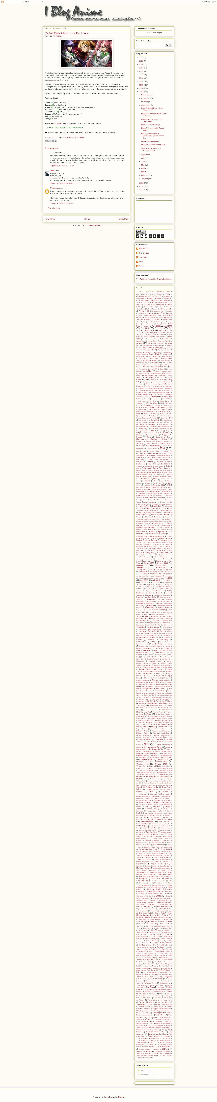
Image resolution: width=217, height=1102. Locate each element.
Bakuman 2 (148, 352)
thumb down (140, 970)
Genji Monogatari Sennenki (162, 470)
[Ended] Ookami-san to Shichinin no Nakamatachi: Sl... (152, 136)
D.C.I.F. (141, 405)
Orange (147, 779)
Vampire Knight (163, 1002)
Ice (169, 538)
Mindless (146, 697)
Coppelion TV (140, 403)
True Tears (150, 987)
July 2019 (141, 586)
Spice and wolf (151, 922)
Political (138, 806)
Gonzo (138, 481)
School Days (165, 849)
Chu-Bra (159, 394)
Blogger (121, 1097)
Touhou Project (165, 983)
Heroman (154, 504)
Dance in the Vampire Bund (159, 407)
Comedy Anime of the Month (146, 401)
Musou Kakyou (162, 718)
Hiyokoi (158, 517)
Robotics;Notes (151, 832)
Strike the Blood (167, 928)
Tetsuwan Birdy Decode (162, 951)
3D (154, 294)
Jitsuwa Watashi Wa (142, 576)
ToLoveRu (158, 979)
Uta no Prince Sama (144, 998)
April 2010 (145, 328)
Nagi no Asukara (141, 729)
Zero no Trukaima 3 (165, 1046)
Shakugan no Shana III (147, 876)
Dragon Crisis (141, 433)
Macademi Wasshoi (153, 659)
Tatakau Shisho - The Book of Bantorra (154, 945)
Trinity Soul (139, 987)
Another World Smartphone (157, 322)
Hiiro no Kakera (156, 514)
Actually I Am (168, 298)
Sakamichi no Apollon (152, 840)
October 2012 (142, 764)
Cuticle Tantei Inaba (166, 403)
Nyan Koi (142, 757)
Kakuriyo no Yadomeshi (162, 595)
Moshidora (165, 710)
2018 (141, 64)
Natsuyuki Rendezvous (163, 737)
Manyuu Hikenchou (142, 680)
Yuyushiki (150, 1044)
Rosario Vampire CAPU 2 (152, 836)
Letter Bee (146, 650)
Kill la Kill (146, 612)
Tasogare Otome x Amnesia (162, 943)
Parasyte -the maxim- (163, 798)
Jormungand (156, 576)
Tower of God (152, 985)
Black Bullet (142, 358)
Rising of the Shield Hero (147, 830)
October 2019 (151, 768)
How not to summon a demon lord (158, 525)
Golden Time (165, 479)
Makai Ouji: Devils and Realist (153, 678)
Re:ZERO (166, 817)
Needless (159, 739)
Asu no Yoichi (140, 341)
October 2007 (166, 757)
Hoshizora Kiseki (157, 523)
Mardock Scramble (142, 682)
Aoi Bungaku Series (161, 324)
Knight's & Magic (167, 620)
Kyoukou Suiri (143, 646)
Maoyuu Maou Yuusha (160, 680)
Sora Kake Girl (164, 909)
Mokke (169, 701)
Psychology (140, 811)
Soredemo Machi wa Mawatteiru (162, 917)
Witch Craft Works (150, 1017)
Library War (166, 650)
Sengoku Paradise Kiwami (161, 868)
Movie (148, 714)
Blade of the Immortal (142, 362)
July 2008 (168, 578)
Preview (156, 807)
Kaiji (150, 593)
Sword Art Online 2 (142, 936)
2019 (141, 61)
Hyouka (161, 532)
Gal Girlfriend (165, 464)
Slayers (147, 907)
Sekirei (155, 862)
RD (145, 817)
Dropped (164, 435)
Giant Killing (151, 472)
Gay (137, 468)
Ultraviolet (147, 991)
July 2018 (169, 584)
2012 (141, 85)
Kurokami (151, 639)
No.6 (168, 749)
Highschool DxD (166, 510)
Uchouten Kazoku (160, 989)
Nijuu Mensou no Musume (153, 747)
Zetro (141, 262)
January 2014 (141, 569)
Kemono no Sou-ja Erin (143, 610)
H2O (168, 485)
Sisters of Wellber (163, 902)
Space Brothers (155, 919)
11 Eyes (161, 292)
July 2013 (156, 582)
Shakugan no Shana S (165, 876)
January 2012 (142, 567)
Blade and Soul (165, 360)
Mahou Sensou (167, 667)
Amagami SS (144, 311)
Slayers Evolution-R (161, 907)
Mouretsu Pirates (158, 712)
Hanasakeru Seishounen (154, 498)
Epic (137, 451)
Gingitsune (159, 474)
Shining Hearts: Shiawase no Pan (155, 887)
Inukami (158, 548)
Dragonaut (165, 433)
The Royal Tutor (150, 964)
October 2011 (161, 762)
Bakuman (139, 352)
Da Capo (149, 405)
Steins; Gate (149, 926)
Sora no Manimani (142, 911)
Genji (149, 470)
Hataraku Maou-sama (157, 500)
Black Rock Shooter (150, 360)
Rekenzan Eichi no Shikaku (161, 824)
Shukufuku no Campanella (161, 898)
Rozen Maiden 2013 (142, 838)
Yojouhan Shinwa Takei (155, 1032)
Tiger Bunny (151, 970)
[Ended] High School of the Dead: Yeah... (151, 120)
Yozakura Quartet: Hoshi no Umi (146, 1040)
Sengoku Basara (156, 864)
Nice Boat (167, 744)
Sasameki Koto (148, 847)
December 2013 (166, 418)
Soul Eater (142, 919)
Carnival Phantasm (164, 382)
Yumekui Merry (141, 1042)
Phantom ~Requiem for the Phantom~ (158, 802)
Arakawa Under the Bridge (155, 334)
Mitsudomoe (140, 701)
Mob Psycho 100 (158, 701)
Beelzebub (139, 356)
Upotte (168, 993)
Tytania (149, 989)
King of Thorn (155, 618)
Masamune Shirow (147, 686)
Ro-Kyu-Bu (139, 832)
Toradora (166, 981)
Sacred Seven (157, 838)
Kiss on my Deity (142, 620)
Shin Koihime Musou (145, 883)
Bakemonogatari (163, 350)
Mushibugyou (140, 718)
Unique (161, 993)
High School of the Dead (76, 137)
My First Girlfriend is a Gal (164, 720)
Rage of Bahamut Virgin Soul (153, 815)
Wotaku (157, 1023)
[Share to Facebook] (53, 141)
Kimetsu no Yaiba (141, 614)
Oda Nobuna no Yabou (165, 768)
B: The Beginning (146, 345)
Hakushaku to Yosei (144, 495)
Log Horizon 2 (149, 654)
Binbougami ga (167, 356)
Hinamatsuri (149, 517)
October (144, 102)
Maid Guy (160, 674)
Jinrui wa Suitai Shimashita (160, 574)
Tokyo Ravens (147, 979)
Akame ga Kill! (150, 304)
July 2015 (140, 584)
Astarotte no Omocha (152, 339)
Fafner (165, 451)
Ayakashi (160, 343)
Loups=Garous (161, 654)
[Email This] (46, 141)
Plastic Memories (164, 804)
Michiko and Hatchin (150, 695)
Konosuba (142, 631)
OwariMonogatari (141, 794)
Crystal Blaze (152, 403)
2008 (141, 186)
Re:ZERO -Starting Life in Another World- (151, 819)
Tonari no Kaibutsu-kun (153, 981)
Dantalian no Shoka (164, 411)
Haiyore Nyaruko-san (158, 489)
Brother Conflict (160, 371)
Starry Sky (139, 926)
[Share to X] (50, 141)
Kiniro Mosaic (166, 618)
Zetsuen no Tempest (144, 1051)
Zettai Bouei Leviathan (143, 1053)
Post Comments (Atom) (91, 225)
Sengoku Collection (151, 866)
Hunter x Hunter (164, 527)
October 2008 (146, 760)
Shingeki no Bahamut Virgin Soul (154, 885)
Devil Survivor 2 (164, 424)
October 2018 (140, 768)
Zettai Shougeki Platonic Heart (147, 1055)
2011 (141, 88)
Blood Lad (148, 365)
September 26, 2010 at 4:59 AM (61, 183)
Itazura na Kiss (147, 561)
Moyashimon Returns (163, 714)
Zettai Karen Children (162, 1053)
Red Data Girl (164, 821)
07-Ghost (151, 292)
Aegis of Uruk (143, 300)
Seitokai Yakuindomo (143, 861)
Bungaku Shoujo (156, 373)
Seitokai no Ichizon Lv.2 (162, 859)
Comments (144, 1075)
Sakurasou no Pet (158, 843)
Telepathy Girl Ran (158, 949)
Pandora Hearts (164, 794)
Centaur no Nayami (152, 384)
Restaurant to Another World (160, 826)
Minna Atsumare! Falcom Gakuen (162, 697)
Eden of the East (165, 443)
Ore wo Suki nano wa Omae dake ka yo (156, 785)
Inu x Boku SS (149, 548)
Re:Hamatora (155, 817)
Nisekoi (168, 747)
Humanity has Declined (145, 527)
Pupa (148, 811)
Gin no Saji (162, 472)
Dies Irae (153, 426)
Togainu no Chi (141, 976)
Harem (145, 500)
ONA (155, 770)
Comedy (167, 399)
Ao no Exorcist (147, 324)
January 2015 (154, 569)
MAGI (138, 667)
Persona (157, 800)
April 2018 (166, 332)
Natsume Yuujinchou (161, 733)
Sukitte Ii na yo (141, 932)
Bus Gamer (162, 375)
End (64, 137)
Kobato (141, 623)
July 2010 (156, 580)
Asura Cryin (152, 341)
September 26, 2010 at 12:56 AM (62, 166)
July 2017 (160, 584)
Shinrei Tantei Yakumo (155, 891)
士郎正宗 (148, 1057)
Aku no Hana (140, 309)
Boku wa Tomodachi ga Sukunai (154, 367)
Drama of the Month (152, 435)
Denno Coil (155, 420)
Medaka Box (159, 691)
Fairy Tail (142, 453)
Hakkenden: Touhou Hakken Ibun (150, 493)
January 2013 (161, 567)
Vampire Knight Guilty (144, 1004)
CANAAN (162, 379)
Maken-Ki (167, 678)
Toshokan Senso (150, 983)
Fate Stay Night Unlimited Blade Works (158, 455)
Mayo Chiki (160, 689)
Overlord (165, 791)
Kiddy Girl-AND (160, 610)
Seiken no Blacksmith (158, 853)
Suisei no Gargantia (164, 930)
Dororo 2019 (149, 431)
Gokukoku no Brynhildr (148, 479)
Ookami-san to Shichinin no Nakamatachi (152, 777)
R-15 (163, 813)
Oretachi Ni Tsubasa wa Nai (147, 787)
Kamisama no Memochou (144, 603)
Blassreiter (156, 363)
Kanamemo (168, 603)
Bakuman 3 (158, 352)
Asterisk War (166, 339)
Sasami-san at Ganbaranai (164, 847)
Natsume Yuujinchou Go (143, 735)
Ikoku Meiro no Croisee (151, 542)
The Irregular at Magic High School (147, 959)
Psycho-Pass (165, 809)
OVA (151, 791)
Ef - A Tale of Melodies (151, 446)
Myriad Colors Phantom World (158, 724)
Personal (139, 802)
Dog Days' (154, 428)
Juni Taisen (158, 586)
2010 (141, 92)
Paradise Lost (149, 798)
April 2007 (146, 326)
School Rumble (141, 851)
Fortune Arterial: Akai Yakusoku (158, 459)
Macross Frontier (155, 661)
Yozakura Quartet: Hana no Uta (160, 1038)
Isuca (138, 561)
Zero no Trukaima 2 (149, 1046)
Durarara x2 (149, 441)
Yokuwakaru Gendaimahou (156, 1034)
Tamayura (139, 941)
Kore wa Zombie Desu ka (157, 631)
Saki (164, 841)
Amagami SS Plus (158, 311)
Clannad (154, 397)
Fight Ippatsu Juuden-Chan (161, 457)
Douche (159, 431)
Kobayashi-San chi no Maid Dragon (158, 622)
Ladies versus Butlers (144, 648)
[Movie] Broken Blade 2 (150, 141)
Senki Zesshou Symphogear (146, 870)
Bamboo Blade (154, 354)
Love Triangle (166, 657)
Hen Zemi (160, 502)
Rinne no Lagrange (166, 828)
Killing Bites (166, 612)
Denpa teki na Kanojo (155, 422)
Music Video (151, 718)
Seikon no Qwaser (143, 857)
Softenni (153, 909)
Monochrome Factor (156, 705)
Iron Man (147, 550)
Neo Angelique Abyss (154, 741)
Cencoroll (139, 384)
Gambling (139, 466)
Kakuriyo (148, 595)
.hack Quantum (141, 292)
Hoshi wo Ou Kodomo (157, 521)
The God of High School (148, 957)
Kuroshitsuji (164, 640)
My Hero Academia (145, 722)
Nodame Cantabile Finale (144, 751)
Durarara (139, 441)
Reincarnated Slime (142, 824)
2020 (141, 58)
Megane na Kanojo (155, 693)
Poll (146, 807)
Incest (167, 544)
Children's (142, 388)
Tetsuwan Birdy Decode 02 (146, 953)
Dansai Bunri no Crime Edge (159, 409)
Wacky (147, 1008)
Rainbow (167, 815)
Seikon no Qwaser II (162, 857)
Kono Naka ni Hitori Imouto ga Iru (149, 629)
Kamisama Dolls (153, 599)
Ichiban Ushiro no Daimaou (146, 540)
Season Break (167, 851)
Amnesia (150, 313)
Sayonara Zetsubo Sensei (148, 849)
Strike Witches (143, 930)
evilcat (158, 451)
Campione (153, 379)
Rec (170, 819)
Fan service (153, 453)
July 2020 (150, 586)
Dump (149, 437)
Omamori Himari (145, 770)
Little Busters (160, 652)
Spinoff (141, 924)
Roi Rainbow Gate (166, 832)
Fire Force (140, 459)
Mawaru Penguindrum (144, 689)
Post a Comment (54, 208)
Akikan (168, 307)
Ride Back (153, 828)
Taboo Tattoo (155, 936)
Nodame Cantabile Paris (162, 751)
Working (148, 1019)
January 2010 (142, 565)
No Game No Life (156, 749)
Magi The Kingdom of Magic (151, 667)
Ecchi (155, 443)
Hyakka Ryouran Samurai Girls (146, 529)
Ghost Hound (140, 472)
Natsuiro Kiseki (142, 733)
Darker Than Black (150, 413)
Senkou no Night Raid (157, 872)
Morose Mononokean (151, 710)
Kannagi (141, 606)
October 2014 (141, 766)
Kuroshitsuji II (141, 642)
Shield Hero (154, 878)
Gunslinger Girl (158, 485)
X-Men (168, 1025)
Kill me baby (156, 612)
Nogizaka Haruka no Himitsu (147, 753)
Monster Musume (160, 708)
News (159, 744)
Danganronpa (140, 409)
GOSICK (147, 481)
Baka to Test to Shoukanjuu (153, 348)
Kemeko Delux (163, 608)
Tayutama (160, 947)
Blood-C (156, 365)
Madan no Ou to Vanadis (162, 665)
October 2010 (142, 762)
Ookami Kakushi (164, 774)
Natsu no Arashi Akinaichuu (161, 731)
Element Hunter (152, 449)
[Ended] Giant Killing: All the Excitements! (152, 109)
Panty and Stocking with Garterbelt (147, 796)
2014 (141, 78)
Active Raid (158, 298)
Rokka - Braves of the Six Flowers (151, 834)
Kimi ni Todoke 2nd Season (155, 616)
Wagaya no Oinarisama (161, 1009)
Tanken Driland (151, 941)
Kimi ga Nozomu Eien (157, 614)
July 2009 (144, 580)
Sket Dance (140, 904)
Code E (146, 399)
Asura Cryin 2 (164, 341)
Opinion (139, 779)
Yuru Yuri (159, 1042)
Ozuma (152, 794)
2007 (141, 190)
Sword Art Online (163, 934)
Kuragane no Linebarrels (148, 637)
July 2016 (150, 584)
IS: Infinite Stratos (163, 553)
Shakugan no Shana (164, 874)
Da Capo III (158, 405)
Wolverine (139, 1019)
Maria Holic (155, 682)
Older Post (123, 219)
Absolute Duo (143, 296)
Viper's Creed (144, 1006)
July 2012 (144, 582)
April (143, 168)
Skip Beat (151, 904)
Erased (144, 451)
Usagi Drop (166, 996)
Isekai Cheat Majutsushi (158, 555)
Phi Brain (142, 804)
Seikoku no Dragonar (163, 855)
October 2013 (161, 764)
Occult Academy (153, 757)
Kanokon (150, 606)
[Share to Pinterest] (55, 141)
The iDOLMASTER (164, 957)
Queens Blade (158, 811)
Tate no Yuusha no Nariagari (145, 947)
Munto (138, 716)
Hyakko (151, 532)
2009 (141, 183)
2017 (141, 68)
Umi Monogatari (158, 991)
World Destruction (156, 1021)
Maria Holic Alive (167, 682)
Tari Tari (146, 943)
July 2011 (168, 580)
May (143, 165)
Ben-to (148, 356)
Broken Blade (147, 371)
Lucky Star (139, 659)
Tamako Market (165, 938)
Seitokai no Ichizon (143, 859)
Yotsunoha (166, 1036)
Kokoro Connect (167, 627)
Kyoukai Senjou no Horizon (162, 644)
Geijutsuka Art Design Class (152, 468)
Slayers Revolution (142, 909)
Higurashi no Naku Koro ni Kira (149, 512)
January (144, 179)
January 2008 (149, 563)
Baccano (158, 346)
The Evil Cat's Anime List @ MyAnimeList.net (154, 279)
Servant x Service (149, 874)
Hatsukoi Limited (148, 502)
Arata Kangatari (160, 336)
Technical (145, 949)
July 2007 (159, 578)
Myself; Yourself (142, 727)
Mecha (150, 691)
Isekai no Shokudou (159, 557)
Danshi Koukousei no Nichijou (145, 411)
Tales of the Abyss (151, 939)
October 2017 (166, 766)
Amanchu (169, 311)
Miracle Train (143, 699)
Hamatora (159, 495)
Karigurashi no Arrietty (163, 605)
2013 (141, 82)
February (145, 175)
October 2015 (154, 766)
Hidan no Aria (144, 506)
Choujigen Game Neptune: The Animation (159, 388)
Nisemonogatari (141, 749)
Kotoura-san (140, 635)
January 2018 (156, 571)
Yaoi (163, 1030)
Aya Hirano (151, 343)
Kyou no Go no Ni (164, 642)
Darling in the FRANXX (158, 416)
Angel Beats (160, 313)
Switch (152, 934)
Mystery (154, 727)
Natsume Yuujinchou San (162, 735)
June (143, 161)
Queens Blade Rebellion (152, 813)
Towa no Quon (141, 985)
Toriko (138, 983)
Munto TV (146, 716)
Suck (152, 930)
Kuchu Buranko (167, 635)
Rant (137, 817)
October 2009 (162, 760)
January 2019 (168, 571)
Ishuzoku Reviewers (163, 559)
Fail (171, 451)
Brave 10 (163, 369)
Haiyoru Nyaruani (154, 491)
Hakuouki (167, 493)
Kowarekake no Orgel (153, 635)
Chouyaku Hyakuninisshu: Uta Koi (159, 392)
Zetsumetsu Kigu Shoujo (162, 1051)
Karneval (139, 608)
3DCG (160, 294)
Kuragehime (166, 637)
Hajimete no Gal (167, 491)
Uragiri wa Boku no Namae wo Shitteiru (148, 996)
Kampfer (159, 603)
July (143, 158)
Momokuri (142, 703)
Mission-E (166, 699)
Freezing (150, 462)
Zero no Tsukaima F (145, 1049)
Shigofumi (165, 879)
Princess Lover (151, 809)
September (146, 105)
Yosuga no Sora (154, 1036)
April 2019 (139, 334)
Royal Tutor (166, 836)
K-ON (148, 588)
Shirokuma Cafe (141, 896)
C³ (146, 380)
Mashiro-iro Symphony (163, 686)
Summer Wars (153, 932)
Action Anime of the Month (144, 298)
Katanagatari (149, 608)
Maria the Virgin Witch (146, 684)
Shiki (170, 881)
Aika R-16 (159, 300)
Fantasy (164, 453)
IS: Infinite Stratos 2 (142, 555)
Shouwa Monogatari (142, 898)
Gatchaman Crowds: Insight (154, 466)
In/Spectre (158, 544)
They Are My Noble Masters (161, 968)
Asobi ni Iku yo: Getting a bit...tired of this (151, 149)
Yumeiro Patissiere (164, 1040)
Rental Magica (141, 826)
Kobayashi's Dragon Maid (145, 625)
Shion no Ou (165, 894)
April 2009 (168, 326)
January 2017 (144, 572)
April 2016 (145, 332)
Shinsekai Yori (152, 893)
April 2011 (159, 328)
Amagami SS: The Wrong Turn (153, 145)
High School (156, 506)
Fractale (139, 462)
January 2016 (167, 569)
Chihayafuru (168, 386)
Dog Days (144, 429)
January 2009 (162, 563)
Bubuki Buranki (143, 373)
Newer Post (50, 219)
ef (139, 446)
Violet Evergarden (166, 1004)
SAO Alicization (159, 845)
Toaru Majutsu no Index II (160, 974)
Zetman (156, 1049)
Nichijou (138, 747)
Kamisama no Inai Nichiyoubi (159, 601)
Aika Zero (167, 300)
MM (147, 701)
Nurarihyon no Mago (166, 755)
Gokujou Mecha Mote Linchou (163, 476)
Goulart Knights (159, 481)
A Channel (168, 294)
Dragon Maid (154, 433)
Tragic (161, 985)
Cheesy (159, 386)
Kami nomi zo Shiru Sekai (146, 597)
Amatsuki (141, 313)
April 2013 (149, 330)
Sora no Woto (160, 913)
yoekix (52, 170)
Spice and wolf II (166, 922)
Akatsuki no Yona (148, 307)
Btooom (170, 371)
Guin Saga (147, 485)
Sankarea (148, 845)
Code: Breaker (156, 399)
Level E (156, 650)
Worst (150, 1023)
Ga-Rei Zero (153, 464)
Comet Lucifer (165, 401)
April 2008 (156, 326)
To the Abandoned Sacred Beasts (155, 972)
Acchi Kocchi (166, 296)
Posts (141, 1071)
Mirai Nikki (155, 699)
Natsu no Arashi (142, 731)
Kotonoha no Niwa (164, 633)
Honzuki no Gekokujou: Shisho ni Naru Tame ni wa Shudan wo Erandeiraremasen (154, 519)
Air (137, 302)
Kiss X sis (156, 620)
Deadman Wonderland (150, 418)
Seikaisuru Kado (144, 853)
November (145, 98)
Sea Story (157, 851)
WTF (147, 1025)
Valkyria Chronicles (146, 1002)
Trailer (168, 985)
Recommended (147, 822)
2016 (141, 71)
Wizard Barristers (164, 1017)
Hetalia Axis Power (166, 504)
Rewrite (145, 828)
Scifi (150, 851)
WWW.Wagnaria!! (158, 1025)
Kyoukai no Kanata (142, 644)
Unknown (54, 188)
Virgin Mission (158, 1006)
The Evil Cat (144, 249)
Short (158, 896)
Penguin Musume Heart (143, 800)
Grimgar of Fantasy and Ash (155, 483)
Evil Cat (151, 451)
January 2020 (143, 574)
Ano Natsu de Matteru (143, 319)
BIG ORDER (156, 356)
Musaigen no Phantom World (161, 716)
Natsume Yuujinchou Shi (144, 737)
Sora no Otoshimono (158, 911)
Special (166, 920)
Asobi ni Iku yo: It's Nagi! (150, 125)
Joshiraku (150, 578)
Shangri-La (143, 879)
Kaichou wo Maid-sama (154, 591)
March (144, 172)
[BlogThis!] (48, 141)
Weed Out (146, 1013)
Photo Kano (152, 804)
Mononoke (168, 705)
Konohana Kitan (167, 629)
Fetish (148, 457)
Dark (138, 414)
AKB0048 (160, 307)
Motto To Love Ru (143, 712)
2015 (141, 75)
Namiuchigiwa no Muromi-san (160, 729)
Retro (138, 828)
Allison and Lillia (166, 309)
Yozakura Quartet (141, 1038)
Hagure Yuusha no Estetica (155, 487)
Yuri (151, 1042)
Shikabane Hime (142, 881)
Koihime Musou (153, 627)
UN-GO (153, 994)
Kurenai (139, 640)
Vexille (157, 1004)
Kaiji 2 (159, 593)
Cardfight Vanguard (149, 382)
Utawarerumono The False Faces (159, 1000)
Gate (168, 466)
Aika (151, 300)
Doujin (168, 431)
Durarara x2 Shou (161, 441)
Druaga (139, 437)
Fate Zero (140, 457)
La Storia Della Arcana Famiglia (160, 646)
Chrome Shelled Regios (145, 395)
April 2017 (156, 332)
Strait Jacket (147, 928)
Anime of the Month (150, 315)
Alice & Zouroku (152, 309)
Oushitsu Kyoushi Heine (154, 789)
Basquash (166, 354)
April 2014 (162, 330)
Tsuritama (160, 987)
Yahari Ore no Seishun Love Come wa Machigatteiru (153, 1027)
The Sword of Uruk (149, 966)
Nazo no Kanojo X (146, 739)
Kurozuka (152, 642)
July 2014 (167, 582)
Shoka (151, 896)
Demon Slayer (143, 420)
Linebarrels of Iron (143, 652)
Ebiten (148, 443)
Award (139, 343)
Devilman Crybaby (142, 426)
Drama (139, 435)
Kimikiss (145, 618)
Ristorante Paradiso (164, 830)
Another (157, 320)
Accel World (154, 296)
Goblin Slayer (147, 476)
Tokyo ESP (152, 976)
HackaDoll (139, 487)
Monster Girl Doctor (145, 708)
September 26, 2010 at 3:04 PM (61, 203)
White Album (160, 1015)
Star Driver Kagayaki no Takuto (158, 924)
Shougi (168, 896)
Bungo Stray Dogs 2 (149, 375)
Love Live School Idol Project (150, 657)
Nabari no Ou (165, 727)
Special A (139, 922)
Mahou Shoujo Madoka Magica (151, 669)
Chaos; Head (150, 386)
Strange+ (156, 928)
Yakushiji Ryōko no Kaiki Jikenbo (147, 1030)
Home (87, 219)
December (145, 95)
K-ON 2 (155, 588)
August (144, 155)
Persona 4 (167, 800)
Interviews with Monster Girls (146, 546)
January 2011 (161, 565)
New (146, 744)
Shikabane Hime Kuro (159, 881)
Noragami (154, 755)
